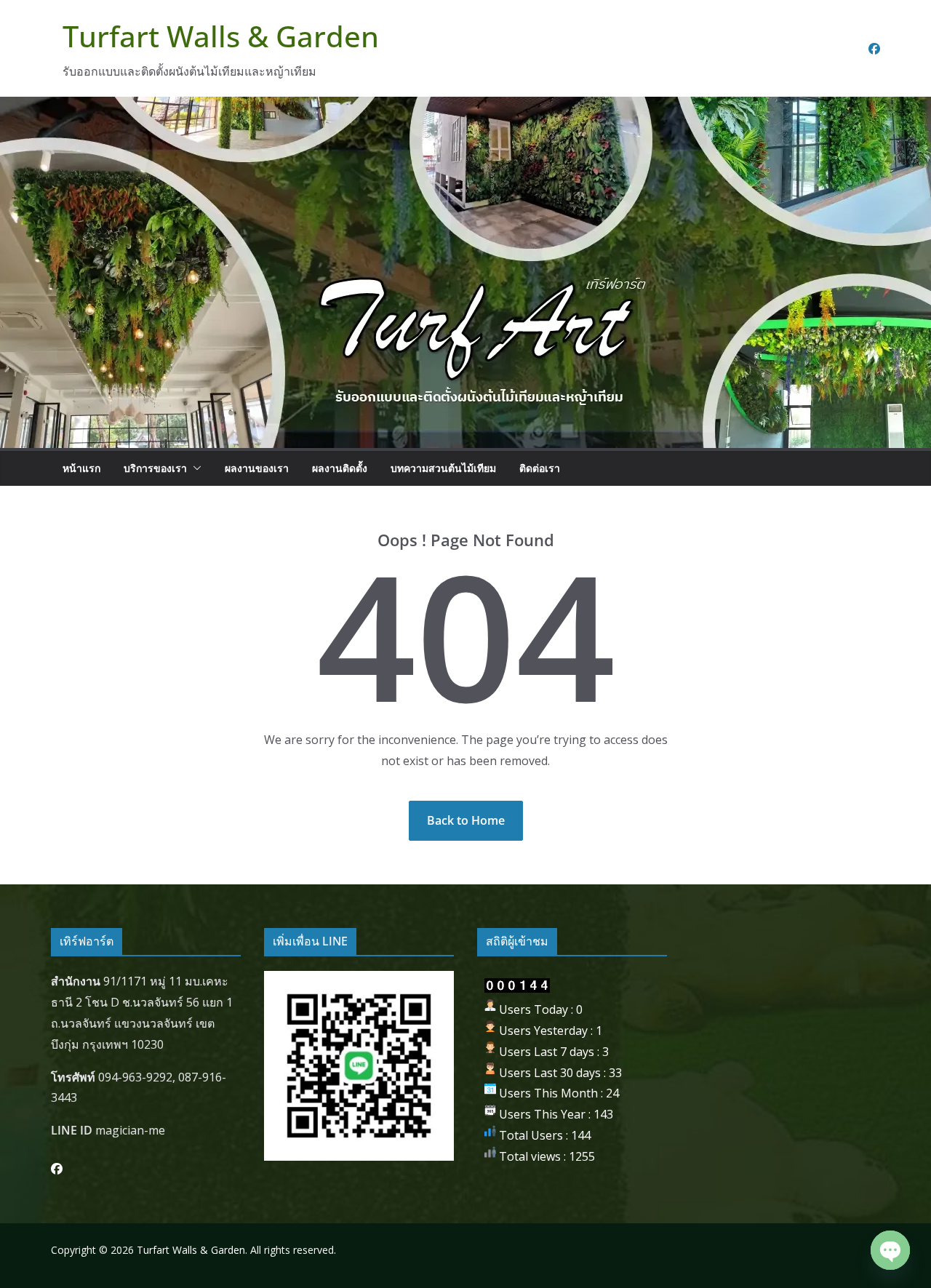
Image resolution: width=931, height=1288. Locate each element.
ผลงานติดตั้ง (339, 468)
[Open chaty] (890, 1250)
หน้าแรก (81, 468)
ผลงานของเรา (257, 468)
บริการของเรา (155, 468)
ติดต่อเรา (539, 468)
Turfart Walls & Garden (221, 36)
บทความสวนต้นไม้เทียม (443, 468)
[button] (194, 468)
